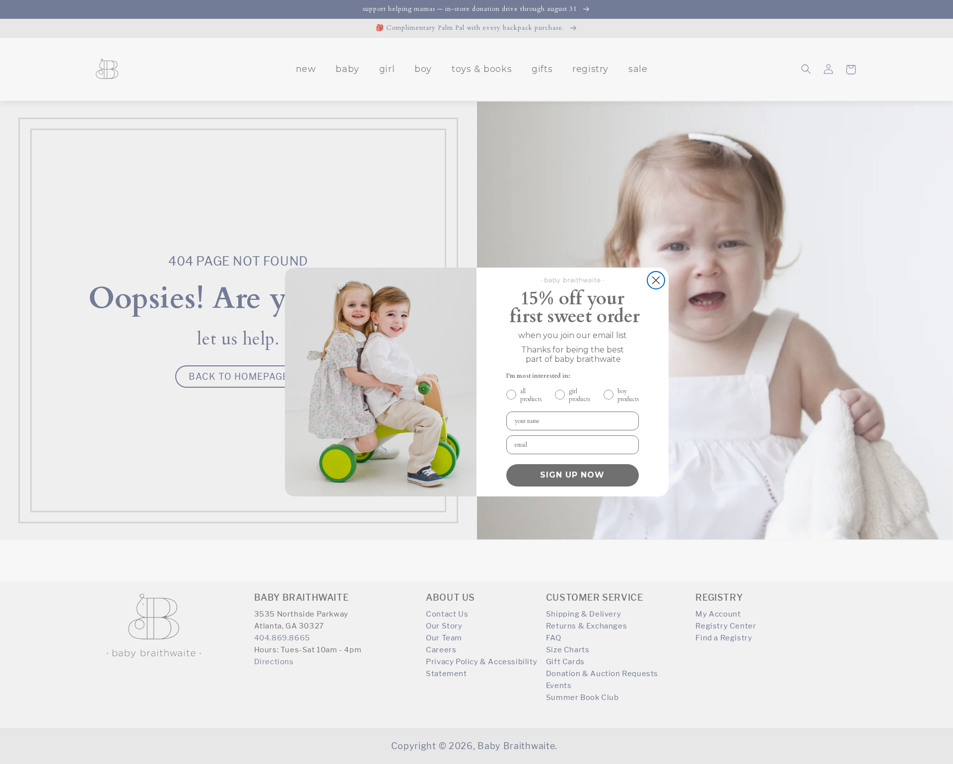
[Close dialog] (656, 280)
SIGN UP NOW (572, 475)
